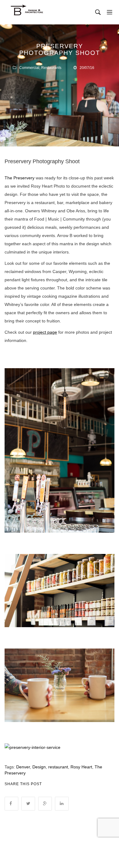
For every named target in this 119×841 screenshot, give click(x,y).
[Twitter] (28, 803)
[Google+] (45, 803)
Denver (23, 766)
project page (45, 332)
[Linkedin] (62, 803)
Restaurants (51, 68)
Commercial (29, 68)
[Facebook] (11, 803)
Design (39, 766)
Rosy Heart (81, 766)
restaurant (58, 766)
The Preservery (19, 177)
